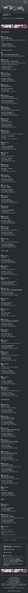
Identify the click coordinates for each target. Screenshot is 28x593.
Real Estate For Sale (7, 465)
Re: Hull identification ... (7, 347)
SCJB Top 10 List (6, 86)
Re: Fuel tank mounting (7, 293)
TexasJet (9, 78)
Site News (4, 506)
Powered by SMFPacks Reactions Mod (8, 585)
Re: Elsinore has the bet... (8, 233)
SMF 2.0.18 (8, 581)
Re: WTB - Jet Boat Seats (8, 494)
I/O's (2, 365)
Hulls (2, 279)
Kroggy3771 (10, 112)
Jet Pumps (4, 331)
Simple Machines (19, 581)
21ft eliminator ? (5, 211)
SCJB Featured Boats (7, 97)
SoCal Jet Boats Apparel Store (10, 54)
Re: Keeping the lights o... (8, 521)
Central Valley (5, 218)
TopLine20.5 (10, 189)
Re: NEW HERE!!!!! (6, 509)
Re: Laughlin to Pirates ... (8, 190)
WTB (2, 489)
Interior (3, 300)
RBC (8, 445)
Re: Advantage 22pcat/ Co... (8, 372)
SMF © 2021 (13, 581)
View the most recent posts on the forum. (12, 563)
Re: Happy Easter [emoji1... (8, 221)
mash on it (9, 124)
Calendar (22, 18)
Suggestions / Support (7, 516)
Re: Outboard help (6, 358)
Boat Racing (4, 120)
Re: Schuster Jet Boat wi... (8, 201)
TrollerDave (10, 66)
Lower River (4, 208)
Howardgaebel (10, 210)
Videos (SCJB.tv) (6, 74)
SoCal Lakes (4, 228)
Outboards (4, 353)
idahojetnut (9, 421)
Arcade (3, 154)
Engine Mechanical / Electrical (9, 321)
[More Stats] (6, 565)
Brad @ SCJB (10, 520)
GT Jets (9, 357)
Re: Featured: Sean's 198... (8, 102)
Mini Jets (3, 267)
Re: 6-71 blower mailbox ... (8, 482)
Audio (2, 310)
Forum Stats (8, 546)
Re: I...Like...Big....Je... (7, 335)
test (3, 533)
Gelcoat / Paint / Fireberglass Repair (11, 290)
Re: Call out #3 (5, 90)
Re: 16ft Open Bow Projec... (8, 261)
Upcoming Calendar (9, 549)
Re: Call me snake (6, 159)
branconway (10, 292)
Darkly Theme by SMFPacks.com (9, 587)
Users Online (8, 552)
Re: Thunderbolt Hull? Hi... (8, 283)
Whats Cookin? (5, 132)
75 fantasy (9, 392)
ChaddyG (9, 469)
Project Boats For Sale (7, 418)
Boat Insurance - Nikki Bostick (9, 61)
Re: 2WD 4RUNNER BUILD (8, 245)
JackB (8, 259)
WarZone (10, 50)
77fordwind (9, 158)
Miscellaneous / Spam (7, 477)
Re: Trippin (4, 170)
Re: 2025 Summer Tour (7, 147)
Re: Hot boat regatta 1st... (8, 180)
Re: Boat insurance (6, 68)
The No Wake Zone (6, 38)
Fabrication (4, 389)
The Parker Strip (5, 176)
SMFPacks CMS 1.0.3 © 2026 (14, 591)
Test (2, 528)
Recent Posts (17, 546)
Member (4, 137)
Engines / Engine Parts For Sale (10, 429)
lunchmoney (10, 531)
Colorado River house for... (8, 470)
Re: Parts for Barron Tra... (8, 382)
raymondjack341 (11, 136)
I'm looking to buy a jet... (7, 411)
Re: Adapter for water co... (8, 324)
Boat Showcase (5, 108)
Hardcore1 (9, 433)
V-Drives (3, 342)
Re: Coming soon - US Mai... (8, 394)
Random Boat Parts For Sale (9, 441)
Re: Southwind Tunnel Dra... (8, 423)
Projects (3, 257)
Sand (2, 240)
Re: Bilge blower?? (6, 304)
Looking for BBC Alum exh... (8, 435)
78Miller (9, 220)
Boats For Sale (5, 406)
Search (6, 15)
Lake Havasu (5, 166)
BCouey (9, 199)
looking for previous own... (8, 45)
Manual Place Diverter (7, 446)
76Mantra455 (10, 146)
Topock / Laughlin (6, 187)
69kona (9, 313)
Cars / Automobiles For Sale (9, 453)
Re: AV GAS (5, 314)
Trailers (3, 378)
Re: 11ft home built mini (7, 273)
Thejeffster (9, 409)
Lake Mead (4, 197)
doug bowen (10, 100)
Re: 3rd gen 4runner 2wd (8, 458)
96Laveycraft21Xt (11, 282)
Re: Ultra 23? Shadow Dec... (8, 113)
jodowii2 (9, 43)
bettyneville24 (10, 508)
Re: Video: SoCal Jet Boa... (8, 79)
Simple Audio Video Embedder (14, 582)
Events (3, 144)
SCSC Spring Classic (7, 125)
